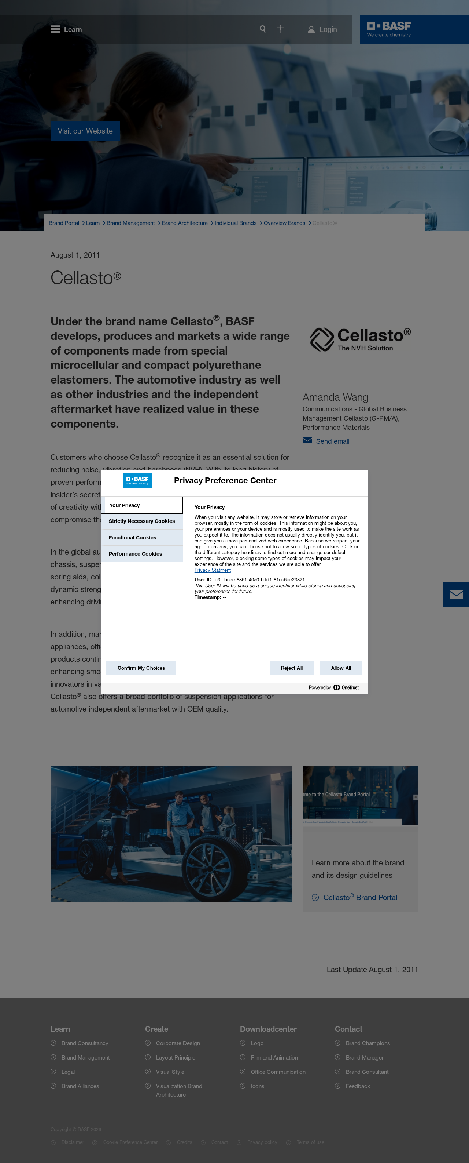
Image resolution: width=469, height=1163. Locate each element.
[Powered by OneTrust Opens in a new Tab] (337, 689)
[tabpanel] (278, 556)
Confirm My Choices (141, 668)
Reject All (292, 668)
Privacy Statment (213, 570)
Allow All (341, 668)
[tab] (141, 505)
